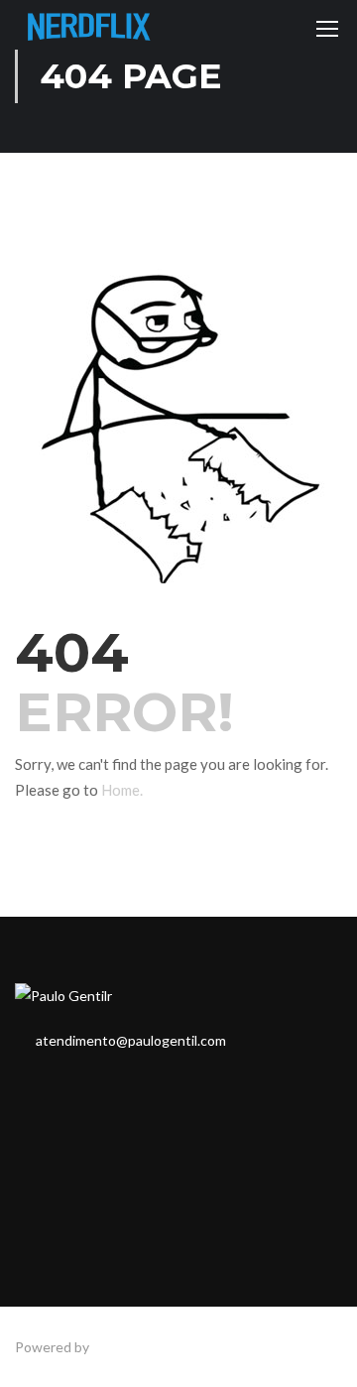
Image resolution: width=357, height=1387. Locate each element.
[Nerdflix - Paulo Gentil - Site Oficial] (89, 33)
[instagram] (53, 1087)
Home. (122, 790)
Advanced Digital (144, 1346)
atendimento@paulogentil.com (131, 1040)
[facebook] (21, 1087)
